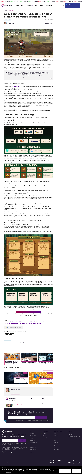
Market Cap (70, 434)
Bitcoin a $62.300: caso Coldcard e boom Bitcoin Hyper (16, 344)
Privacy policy (69, 461)
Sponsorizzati (32, 445)
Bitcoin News (32, 433)
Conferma (76, 471)
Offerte (55, 445)
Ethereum (56, 435)
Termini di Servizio (43, 420)
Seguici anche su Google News (14, 327)
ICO (54, 447)
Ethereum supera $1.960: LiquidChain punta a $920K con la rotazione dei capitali (22, 346)
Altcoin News (32, 440)
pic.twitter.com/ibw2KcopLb (38, 75)
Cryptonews (5, 10)
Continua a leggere (15, 393)
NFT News (32, 437)
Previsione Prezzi (33, 444)
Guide (36, 5)
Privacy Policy (36, 420)
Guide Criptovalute (58, 431)
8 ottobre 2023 (29, 77)
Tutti (16, 5)
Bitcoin (55, 433)
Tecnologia (32, 452)
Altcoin (55, 440)
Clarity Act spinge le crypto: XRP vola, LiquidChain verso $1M (18, 342)
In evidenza (45, 433)
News (22, 5)
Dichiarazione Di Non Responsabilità (76, 462)
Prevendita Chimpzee (29, 312)
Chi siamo (70, 431)
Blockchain (56, 442)
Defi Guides (56, 438)
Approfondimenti (33, 449)
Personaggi (45, 437)
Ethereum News (33, 435)
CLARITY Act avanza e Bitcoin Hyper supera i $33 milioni (17, 351)
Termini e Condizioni (52, 461)
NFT (54, 437)
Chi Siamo (60, 460)
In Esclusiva (29, 5)
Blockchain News (33, 442)
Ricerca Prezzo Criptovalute (74, 436)
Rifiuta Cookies (65, 471)
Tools (41, 5)
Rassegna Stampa (11, 10)
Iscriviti (41, 418)
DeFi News (32, 438)
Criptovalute (56, 444)
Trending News (7, 339)
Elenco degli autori (18, 404)
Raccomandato (49, 5)
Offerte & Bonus (33, 447)
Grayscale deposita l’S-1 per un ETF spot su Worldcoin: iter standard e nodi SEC (22, 349)
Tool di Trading (56, 449)
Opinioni (44, 435)
